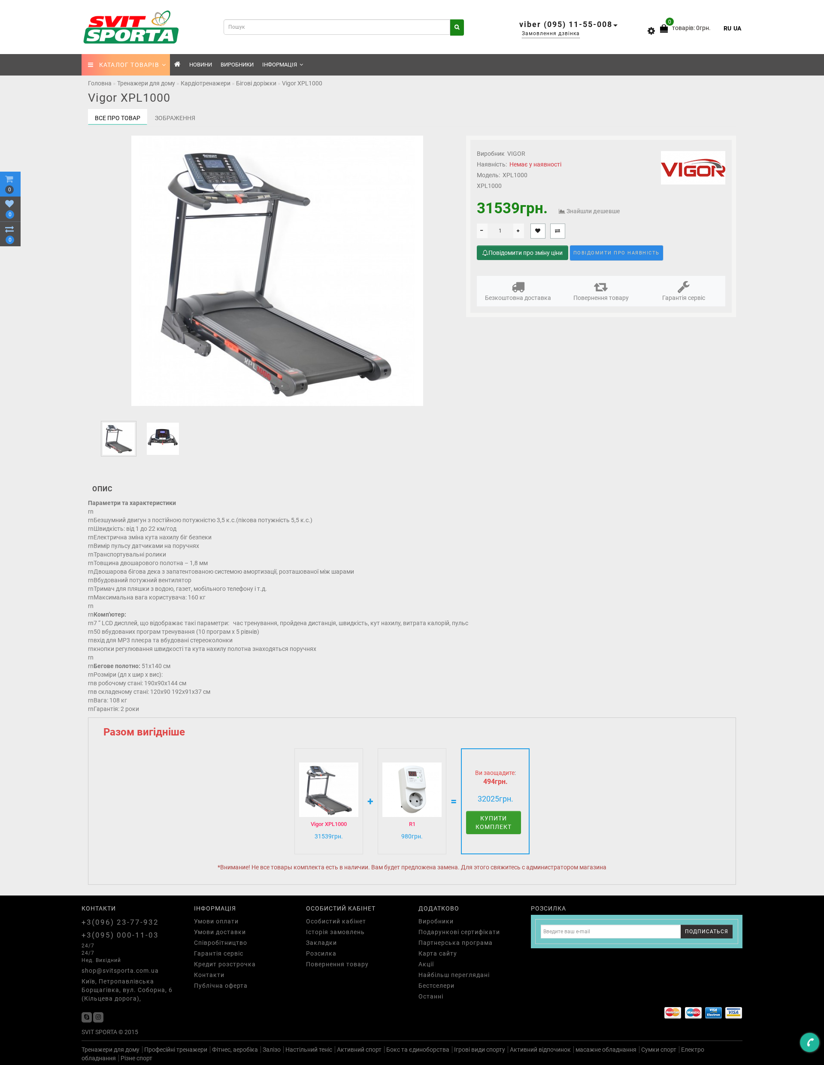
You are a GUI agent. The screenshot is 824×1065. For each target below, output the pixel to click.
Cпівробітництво (220, 942)
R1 (412, 824)
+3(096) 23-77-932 (120, 922)
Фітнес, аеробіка (235, 1049)
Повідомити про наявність (616, 253)
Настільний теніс (308, 1049)
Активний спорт (359, 1049)
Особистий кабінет (336, 921)
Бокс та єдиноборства (417, 1049)
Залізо (272, 1049)
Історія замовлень (335, 932)
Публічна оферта (221, 985)
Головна (100, 83)
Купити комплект (494, 822)
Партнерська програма (455, 942)
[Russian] (727, 28)
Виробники (237, 64)
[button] (441, 437)
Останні (430, 996)
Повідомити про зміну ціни (525, 252)
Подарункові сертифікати (459, 932)
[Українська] (737, 28)
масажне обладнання (606, 1049)
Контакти (209, 974)
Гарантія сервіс (683, 297)
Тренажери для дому (110, 1049)
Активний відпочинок (540, 1049)
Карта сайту (437, 953)
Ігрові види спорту (479, 1049)
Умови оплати (216, 921)
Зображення (175, 118)
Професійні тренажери (175, 1049)
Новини (200, 64)
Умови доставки (220, 932)
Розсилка (321, 953)
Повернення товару (601, 297)
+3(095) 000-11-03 (120, 935)
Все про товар (117, 118)
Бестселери (436, 985)
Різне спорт (136, 1058)
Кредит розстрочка (225, 964)
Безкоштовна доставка (518, 297)
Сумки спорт (658, 1049)
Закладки (321, 942)
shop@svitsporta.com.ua (120, 970)
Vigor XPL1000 (329, 824)
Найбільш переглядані (454, 974)
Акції (426, 964)
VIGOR (516, 153)
